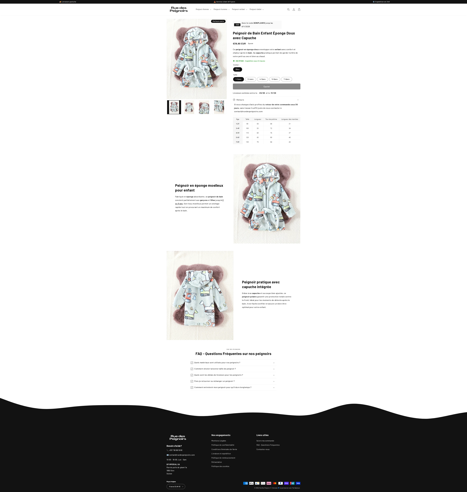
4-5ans (263, 79)
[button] (203, 9)
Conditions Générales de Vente (224, 449)
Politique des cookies (220, 466)
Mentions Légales (218, 441)
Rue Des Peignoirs (264, 488)
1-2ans (238, 79)
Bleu (238, 69)
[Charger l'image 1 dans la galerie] (174, 107)
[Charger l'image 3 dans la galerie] (204, 107)
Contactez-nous (263, 449)
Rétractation (216, 462)
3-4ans (251, 79)
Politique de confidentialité (222, 445)
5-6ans (275, 79)
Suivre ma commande (265, 441)
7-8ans (287, 79)
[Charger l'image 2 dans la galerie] (189, 107)
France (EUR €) (174, 487)
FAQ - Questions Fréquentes (268, 445)
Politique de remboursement (223, 458)
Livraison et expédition (221, 454)
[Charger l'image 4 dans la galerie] (219, 107)
